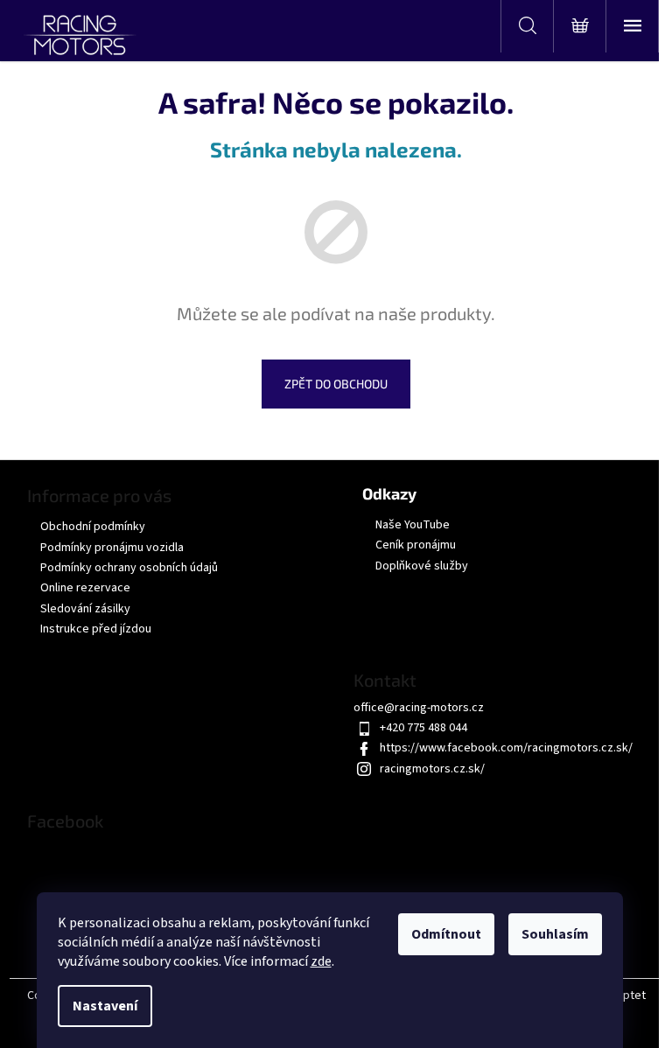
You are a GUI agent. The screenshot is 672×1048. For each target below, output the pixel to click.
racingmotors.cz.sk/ (432, 769)
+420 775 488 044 (423, 728)
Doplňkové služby (421, 566)
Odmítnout (446, 934)
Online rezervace (85, 588)
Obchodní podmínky (92, 526)
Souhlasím (555, 934)
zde (321, 961)
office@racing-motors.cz (419, 707)
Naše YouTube (412, 525)
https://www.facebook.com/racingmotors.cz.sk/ (506, 748)
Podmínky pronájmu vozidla (112, 547)
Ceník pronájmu (415, 545)
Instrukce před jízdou (95, 629)
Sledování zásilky (85, 609)
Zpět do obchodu (336, 383)
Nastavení (105, 1006)
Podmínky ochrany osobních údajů (129, 567)
